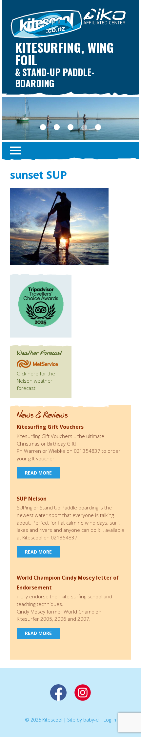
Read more (38, 473)
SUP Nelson (32, 498)
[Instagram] (82, 698)
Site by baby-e (83, 720)
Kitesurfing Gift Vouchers (50, 426)
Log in (110, 720)
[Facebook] (58, 698)
